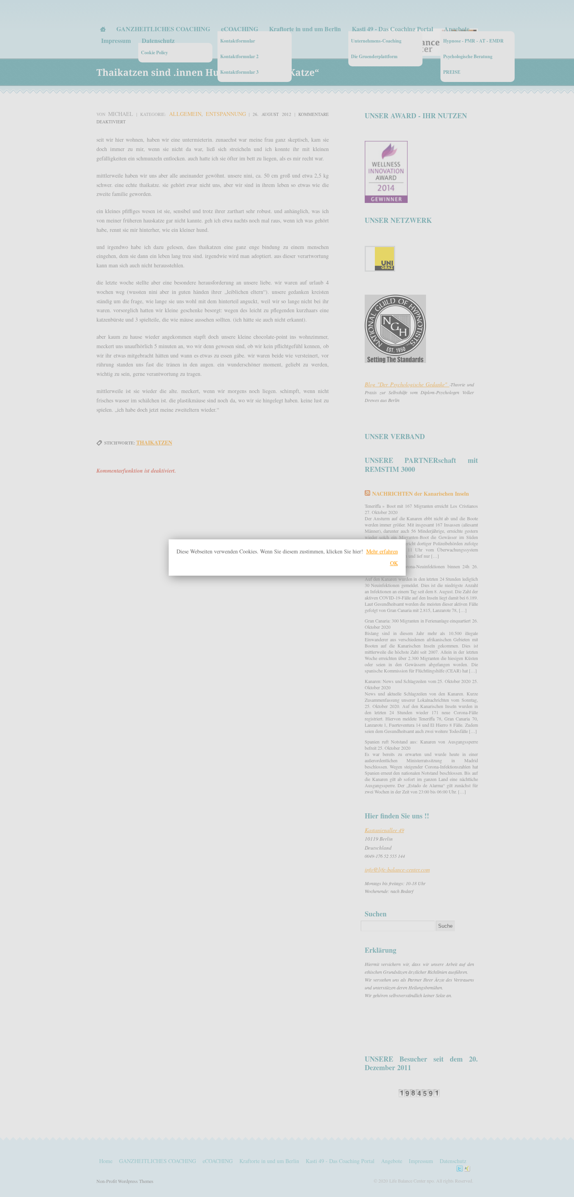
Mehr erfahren (382, 551)
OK (394, 563)
